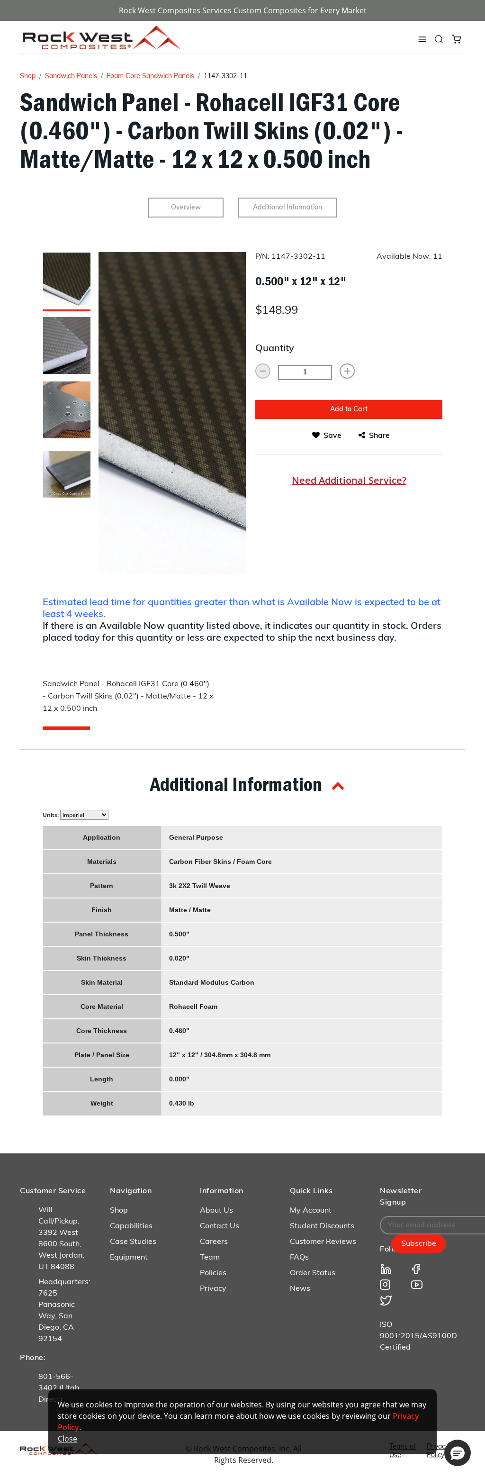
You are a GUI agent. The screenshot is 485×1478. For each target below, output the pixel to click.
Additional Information (287, 207)
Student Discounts (322, 1226)
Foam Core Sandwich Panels (150, 76)
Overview (186, 207)
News (300, 1289)
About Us (216, 1211)
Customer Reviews (323, 1242)
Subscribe (418, 1244)
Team (210, 1257)
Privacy (213, 1289)
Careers (214, 1242)
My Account (311, 1211)
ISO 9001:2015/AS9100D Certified (418, 1336)
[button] (242, 784)
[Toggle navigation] (422, 39)
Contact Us (219, 1226)
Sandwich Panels (71, 76)
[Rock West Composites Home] (101, 47)
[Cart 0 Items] (456, 38)
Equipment (129, 1257)
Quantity (274, 349)
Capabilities (131, 1226)
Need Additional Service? (349, 480)
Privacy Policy (438, 1451)
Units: (51, 815)
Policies (213, 1273)
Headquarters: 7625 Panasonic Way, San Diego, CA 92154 (64, 1311)
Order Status (312, 1273)
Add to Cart (349, 409)
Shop (28, 76)
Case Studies (133, 1242)
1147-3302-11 (225, 76)
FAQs (299, 1257)
